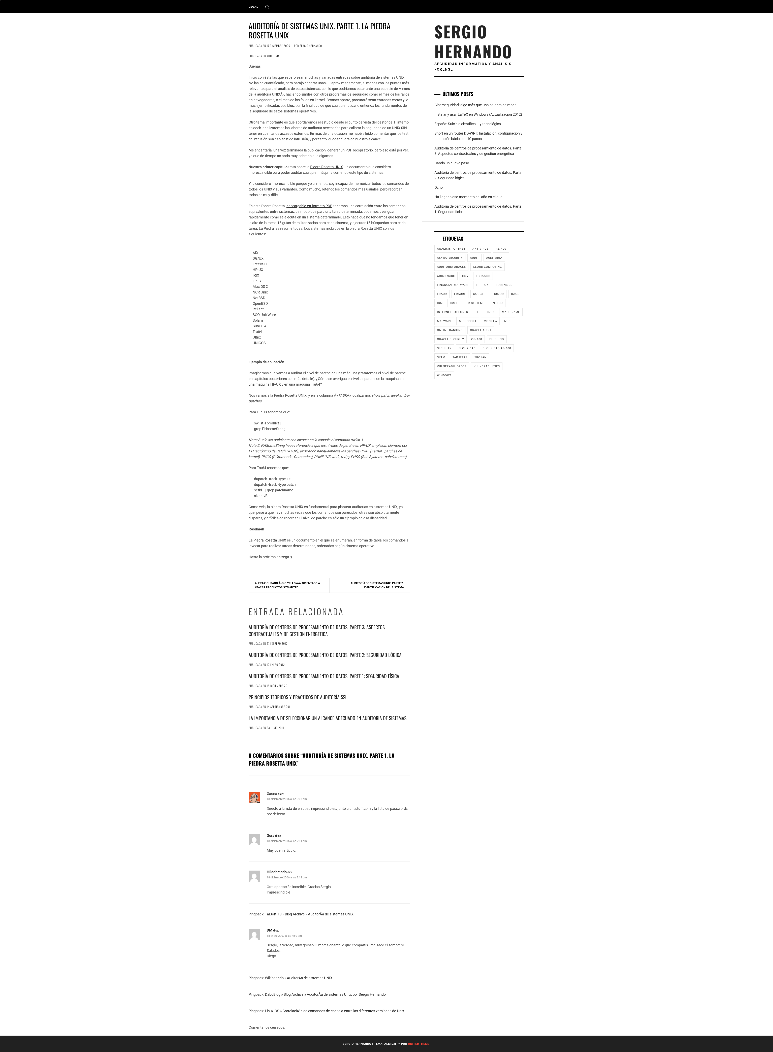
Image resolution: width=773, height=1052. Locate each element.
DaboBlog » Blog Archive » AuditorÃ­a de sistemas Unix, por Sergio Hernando (325, 994)
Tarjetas (460, 357)
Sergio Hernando (311, 45)
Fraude (460, 293)
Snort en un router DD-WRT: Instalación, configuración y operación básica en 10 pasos (478, 136)
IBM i (453, 303)
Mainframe (511, 312)
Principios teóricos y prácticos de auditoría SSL (298, 697)
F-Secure (483, 275)
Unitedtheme (419, 1043)
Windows (444, 375)
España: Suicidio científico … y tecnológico (467, 124)
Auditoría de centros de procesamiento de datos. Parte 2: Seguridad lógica (325, 654)
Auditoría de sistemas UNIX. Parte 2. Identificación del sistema (377, 585)
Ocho (438, 187)
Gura (270, 835)
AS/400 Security (450, 257)
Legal (253, 6)
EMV (465, 275)
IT (476, 312)
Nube (508, 321)
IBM (440, 303)
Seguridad (467, 348)
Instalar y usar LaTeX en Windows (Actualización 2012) (478, 114)
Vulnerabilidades (451, 366)
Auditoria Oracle (451, 266)
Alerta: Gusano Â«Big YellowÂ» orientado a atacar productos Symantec (287, 585)
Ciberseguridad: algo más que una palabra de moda (475, 105)
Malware (444, 321)
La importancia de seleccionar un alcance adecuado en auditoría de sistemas (327, 718)
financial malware (453, 284)
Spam (441, 357)
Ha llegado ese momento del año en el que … (470, 197)
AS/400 (501, 248)
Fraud (442, 293)
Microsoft (467, 321)
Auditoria (273, 56)
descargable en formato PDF (309, 206)
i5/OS (515, 293)
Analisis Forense (451, 248)
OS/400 (476, 339)
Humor (498, 293)
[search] (267, 6)
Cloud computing (487, 266)
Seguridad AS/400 (497, 348)
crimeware (446, 275)
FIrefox (482, 284)
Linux (490, 312)
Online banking (450, 330)
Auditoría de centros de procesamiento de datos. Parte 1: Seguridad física (324, 675)
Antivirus (480, 248)
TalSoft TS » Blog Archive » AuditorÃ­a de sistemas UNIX (309, 914)
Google (479, 293)
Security (444, 348)
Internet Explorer (452, 312)
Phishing (496, 339)
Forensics (504, 284)
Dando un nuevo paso (451, 163)
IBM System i (475, 303)
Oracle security (450, 339)
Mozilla (490, 321)
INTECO (497, 303)
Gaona (272, 794)
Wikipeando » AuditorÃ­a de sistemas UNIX (298, 978)
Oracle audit (481, 330)
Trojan (480, 357)
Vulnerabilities (487, 366)
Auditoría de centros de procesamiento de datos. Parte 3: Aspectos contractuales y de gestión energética (317, 630)
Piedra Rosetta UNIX (326, 167)
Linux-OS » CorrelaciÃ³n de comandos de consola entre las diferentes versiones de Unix (334, 1011)
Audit (474, 257)
